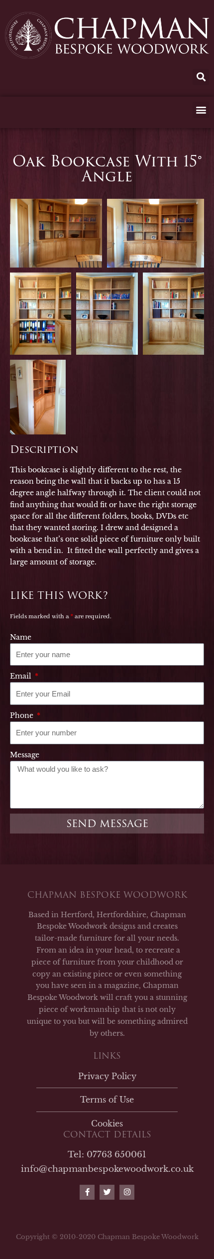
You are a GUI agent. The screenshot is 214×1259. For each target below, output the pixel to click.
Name (20, 637)
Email (21, 676)
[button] (201, 77)
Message (24, 754)
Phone (22, 715)
